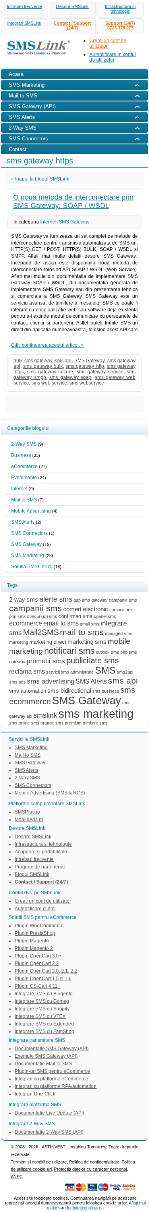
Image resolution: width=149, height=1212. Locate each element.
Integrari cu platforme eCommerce (51, 1078)
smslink (45, 715)
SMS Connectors (29, 533)
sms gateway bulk (43, 366)
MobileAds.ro (29, 819)
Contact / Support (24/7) (72, 25)
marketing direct (47, 642)
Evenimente (24, 477)
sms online (19, 723)
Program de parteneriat (40, 866)
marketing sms (87, 642)
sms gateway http (85, 366)
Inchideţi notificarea (85, 1207)
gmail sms (89, 624)
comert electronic (85, 609)
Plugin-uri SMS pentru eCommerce (52, 1071)
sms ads (17, 682)
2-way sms (23, 599)
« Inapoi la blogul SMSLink (40, 179)
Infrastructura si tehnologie (120, 9)
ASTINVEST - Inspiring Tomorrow (74, 1146)
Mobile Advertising (31, 511)
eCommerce (24, 466)
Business (21, 455)
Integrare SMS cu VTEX (40, 1016)
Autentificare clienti (35, 908)
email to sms (61, 623)
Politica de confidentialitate (94, 1162)
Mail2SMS (41, 632)
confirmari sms (75, 616)
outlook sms (107, 652)
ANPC (17, 1176)
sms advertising (50, 681)
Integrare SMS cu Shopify (42, 1008)
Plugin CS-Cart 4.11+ (37, 986)
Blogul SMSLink (32, 874)
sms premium (68, 723)
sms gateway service (100, 372)
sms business (105, 691)
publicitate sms (92, 660)
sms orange (42, 723)
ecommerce (25, 623)
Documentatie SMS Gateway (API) (52, 1048)
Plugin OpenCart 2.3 (37, 963)
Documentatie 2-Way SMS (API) (49, 1132)
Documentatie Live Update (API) (49, 1113)
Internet (48, 222)
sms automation (27, 691)
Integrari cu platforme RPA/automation (56, 1086)
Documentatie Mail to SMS (43, 1063)
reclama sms (27, 671)
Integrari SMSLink (24, 23)
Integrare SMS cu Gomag (42, 1001)
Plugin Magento (32, 940)
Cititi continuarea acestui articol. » (47, 345)
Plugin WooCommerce (39, 925)
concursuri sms (42, 616)
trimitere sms (95, 723)
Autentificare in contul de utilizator (112, 57)
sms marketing (96, 713)
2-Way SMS (24, 444)
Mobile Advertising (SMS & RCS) (50, 793)
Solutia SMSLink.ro (31, 566)
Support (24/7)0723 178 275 (120, 25)
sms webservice (87, 383)
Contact (18, 149)
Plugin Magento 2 (34, 948)
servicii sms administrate (70, 672)
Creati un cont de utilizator (43, 901)
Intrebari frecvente (24, 6)
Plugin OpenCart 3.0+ (38, 956)
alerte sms (55, 599)
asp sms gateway (91, 600)
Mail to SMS (24, 500)
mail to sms (82, 632)
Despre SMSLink (72, 6)
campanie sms (123, 600)
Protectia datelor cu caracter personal (90, 1169)
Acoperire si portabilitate (41, 851)
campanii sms (35, 608)
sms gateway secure (50, 372)
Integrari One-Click (35, 1094)
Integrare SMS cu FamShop (44, 1031)
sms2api (125, 672)
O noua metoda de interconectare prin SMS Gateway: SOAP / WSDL (73, 201)
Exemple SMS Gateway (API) (46, 1056)
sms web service (49, 383)
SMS (105, 670)
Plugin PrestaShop (35, 933)
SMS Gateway (74, 222)
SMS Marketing (27, 555)
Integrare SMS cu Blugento (44, 993)
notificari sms (69, 651)
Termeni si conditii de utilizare (39, 1162)
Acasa (16, 74)
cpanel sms (105, 616)
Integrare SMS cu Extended (44, 1024)
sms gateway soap (70, 377)
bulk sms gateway (33, 360)
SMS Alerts (23, 522)
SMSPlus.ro (27, 812)
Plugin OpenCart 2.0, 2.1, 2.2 (46, 971)
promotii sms (46, 661)
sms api (63, 360)
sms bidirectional (69, 691)
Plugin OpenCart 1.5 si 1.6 (43, 978)
